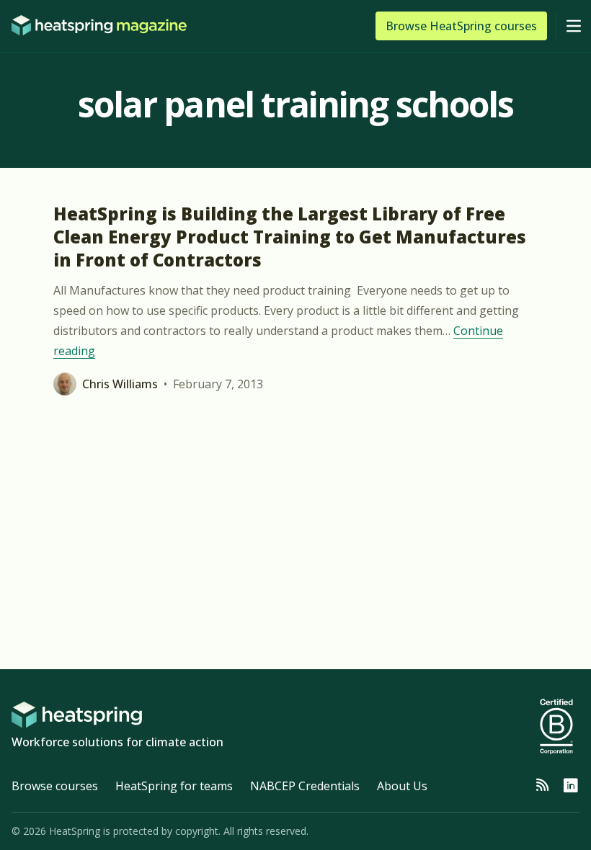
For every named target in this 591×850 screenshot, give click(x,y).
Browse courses (55, 786)
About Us (402, 786)
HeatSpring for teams (174, 786)
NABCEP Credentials (305, 786)
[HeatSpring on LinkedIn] (570, 786)
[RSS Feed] (542, 786)
